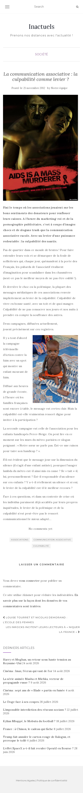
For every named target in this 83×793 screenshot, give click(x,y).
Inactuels (41, 27)
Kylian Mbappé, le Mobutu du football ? (29, 721)
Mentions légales (25, 780)
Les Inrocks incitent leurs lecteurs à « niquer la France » (43, 629)
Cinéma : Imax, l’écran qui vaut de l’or (27, 671)
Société (41, 54)
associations (19, 539)
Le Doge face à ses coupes (21, 702)
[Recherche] (77, 7)
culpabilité (41, 546)
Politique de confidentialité (52, 780)
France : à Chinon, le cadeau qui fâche (28, 729)
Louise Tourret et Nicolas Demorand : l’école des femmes (35, 620)
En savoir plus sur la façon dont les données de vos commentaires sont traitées (40, 600)
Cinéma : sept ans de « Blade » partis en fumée (34, 690)
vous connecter (29, 580)
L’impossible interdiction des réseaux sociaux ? (34, 709)
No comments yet (40, 529)
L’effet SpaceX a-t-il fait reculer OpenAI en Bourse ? (38, 748)
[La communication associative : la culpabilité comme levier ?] (40, 148)
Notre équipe (59, 88)
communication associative (52, 539)
